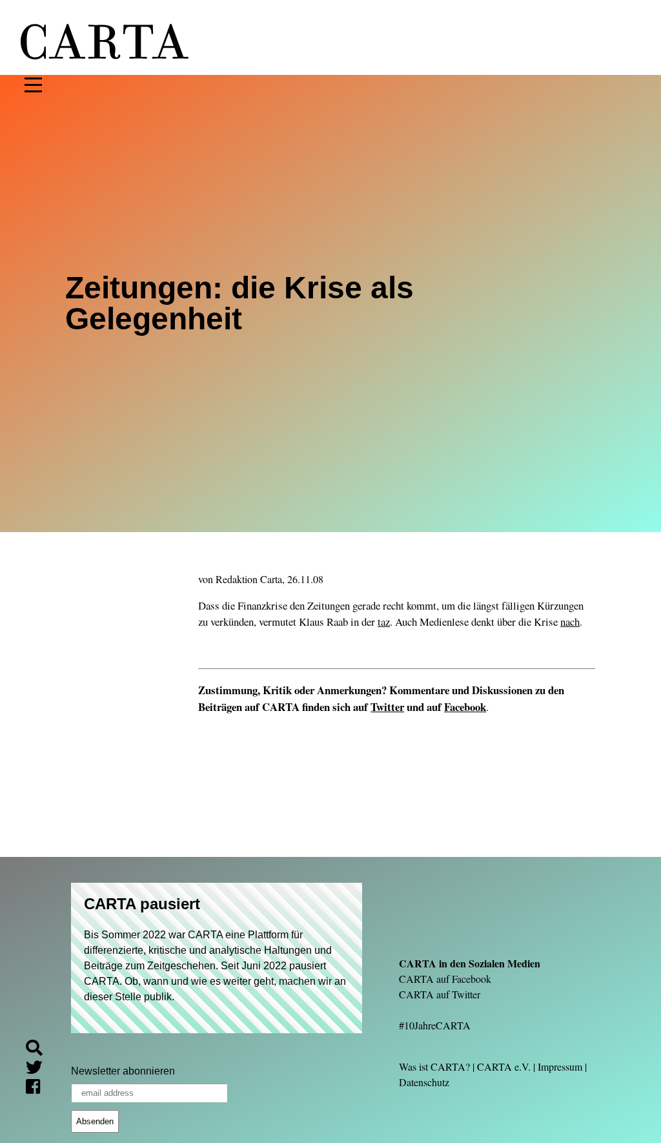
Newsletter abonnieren (123, 1071)
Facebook (465, 707)
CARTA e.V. (504, 1066)
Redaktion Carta (249, 579)
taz (384, 621)
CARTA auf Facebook (445, 978)
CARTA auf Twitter (439, 994)
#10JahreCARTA (435, 1025)
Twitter (387, 707)
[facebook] (38, 1088)
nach (570, 621)
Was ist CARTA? (434, 1066)
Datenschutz (424, 1082)
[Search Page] (39, 1049)
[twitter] (39, 1069)
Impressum (560, 1066)
